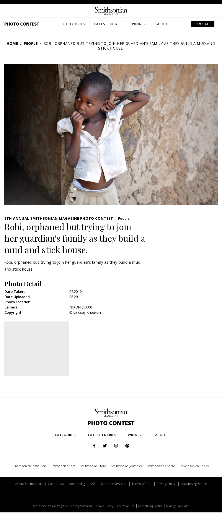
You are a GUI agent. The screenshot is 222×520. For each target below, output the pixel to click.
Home (12, 43)
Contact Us (56, 484)
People (31, 43)
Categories (74, 24)
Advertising (77, 484)
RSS (93, 484)
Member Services (113, 484)
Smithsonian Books (195, 466)
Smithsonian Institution (29, 466)
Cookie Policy (105, 506)
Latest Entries (108, 24)
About (163, 24)
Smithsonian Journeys (126, 466)
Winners (140, 24)
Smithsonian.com (63, 466)
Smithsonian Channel (161, 466)
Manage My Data (177, 506)
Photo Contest (21, 24)
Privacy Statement (82, 506)
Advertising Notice (194, 484)
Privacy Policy (166, 484)
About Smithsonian (28, 484)
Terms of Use (141, 484)
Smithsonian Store (93, 466)
